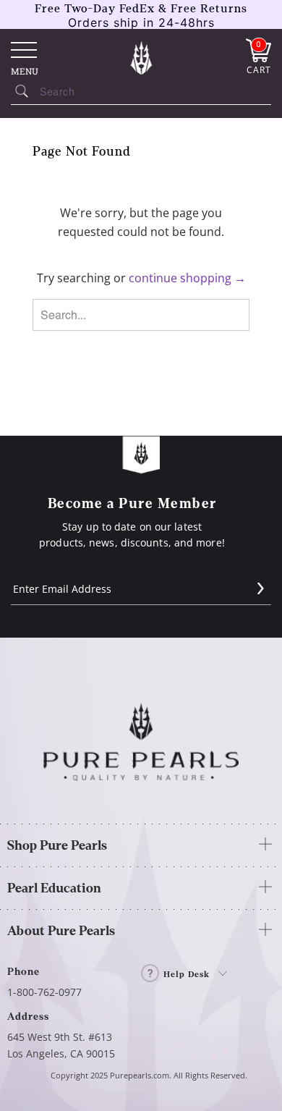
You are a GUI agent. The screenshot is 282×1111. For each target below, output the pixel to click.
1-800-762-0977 (44, 992)
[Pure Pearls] (141, 57)
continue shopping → (187, 278)
